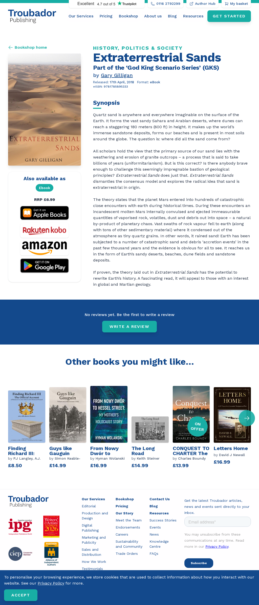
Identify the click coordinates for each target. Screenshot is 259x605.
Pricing (106, 16)
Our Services (81, 16)
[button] (247, 418)
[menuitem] (81, 16)
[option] (28, 428)
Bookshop (128, 16)
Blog (172, 16)
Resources (193, 16)
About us (153, 16)
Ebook (44, 188)
